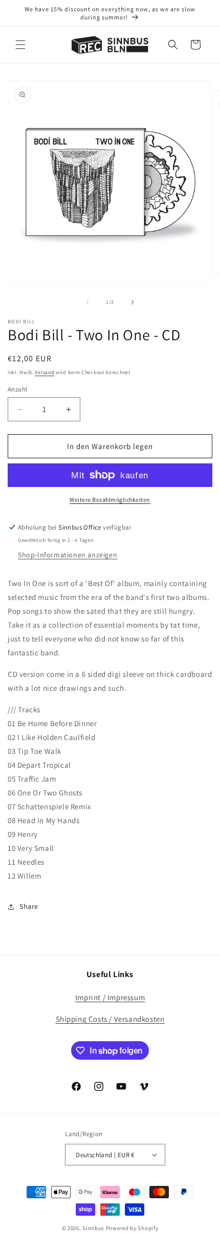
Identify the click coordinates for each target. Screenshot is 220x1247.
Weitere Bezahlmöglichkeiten (110, 499)
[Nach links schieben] (87, 302)
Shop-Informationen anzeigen (67, 554)
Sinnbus (93, 1228)
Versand (44, 372)
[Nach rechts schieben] (132, 302)
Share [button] (28, 906)
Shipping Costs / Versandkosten (110, 1019)
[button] (20, 44)
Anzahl (17, 389)
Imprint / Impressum (110, 997)
